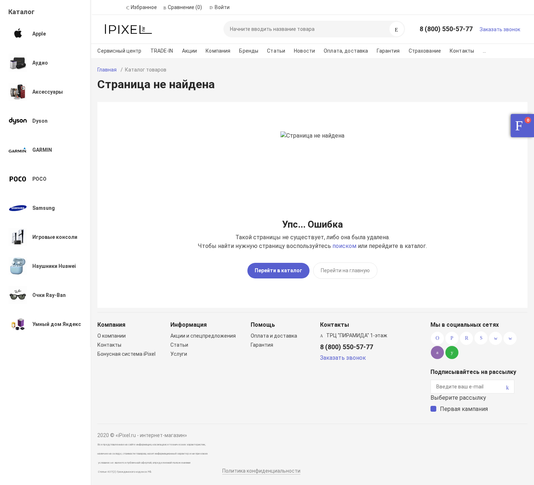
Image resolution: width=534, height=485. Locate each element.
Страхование (425, 51)
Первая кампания (464, 408)
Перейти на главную (345, 270)
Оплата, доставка (346, 51)
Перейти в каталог (278, 270)
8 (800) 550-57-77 (446, 29)
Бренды (248, 51)
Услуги (178, 354)
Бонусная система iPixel (126, 354)
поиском (344, 245)
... (484, 51)
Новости (304, 51)
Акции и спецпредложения (203, 336)
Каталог (21, 12)
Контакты (462, 51)
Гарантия (388, 51)
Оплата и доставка (274, 336)
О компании (111, 336)
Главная (107, 70)
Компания (218, 51)
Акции (189, 51)
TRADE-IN (161, 51)
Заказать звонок (500, 29)
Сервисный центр (119, 51)
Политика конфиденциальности (261, 471)
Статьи (276, 51)
